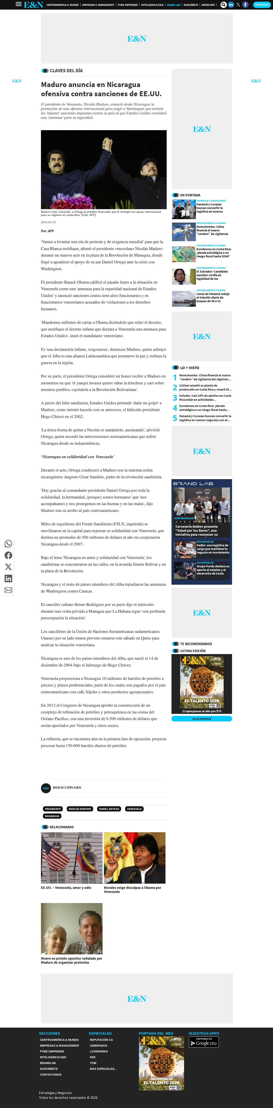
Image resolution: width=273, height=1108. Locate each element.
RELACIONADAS (62, 827)
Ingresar (262, 4)
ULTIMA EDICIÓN (193, 650)
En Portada (190, 195)
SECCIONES (49, 1033)
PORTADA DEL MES (156, 1033)
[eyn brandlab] (193, 484)
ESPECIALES (100, 1033)
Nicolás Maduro (80, 809)
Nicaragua (52, 816)
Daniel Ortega (109, 809)
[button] (8, 543)
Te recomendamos (196, 643)
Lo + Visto (189, 367)
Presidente (53, 809)
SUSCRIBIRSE (201, 719)
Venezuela (134, 809)
